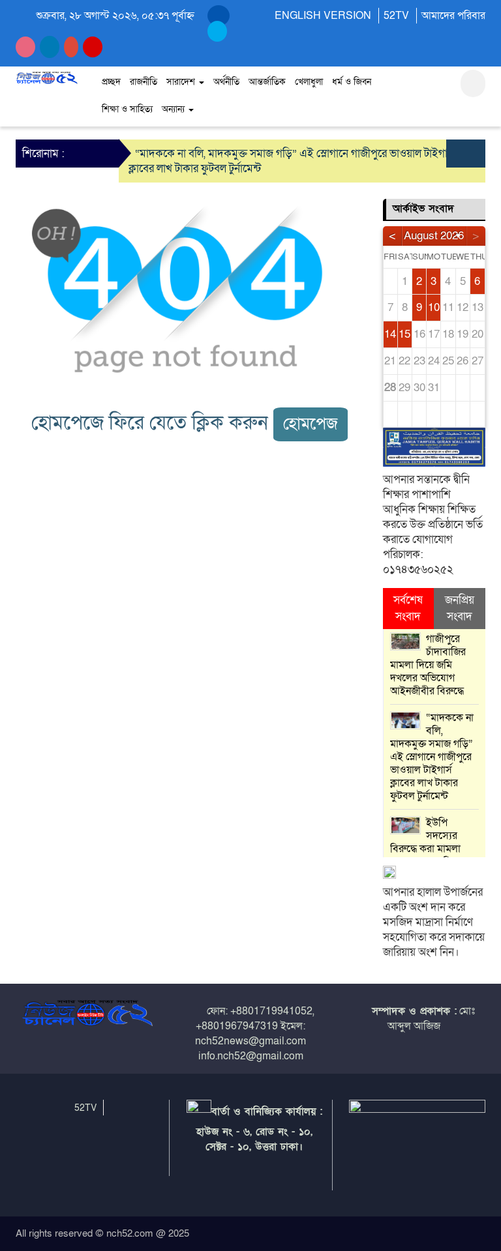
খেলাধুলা (309, 82)
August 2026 (434, 235)
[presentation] (456, 154)
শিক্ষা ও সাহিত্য (127, 109)
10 (434, 307)
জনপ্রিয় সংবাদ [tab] (459, 608)
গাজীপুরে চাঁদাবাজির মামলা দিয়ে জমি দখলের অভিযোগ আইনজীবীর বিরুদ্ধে (428, 665)
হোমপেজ (310, 424)
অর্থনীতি (226, 82)
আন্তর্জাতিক (267, 82)
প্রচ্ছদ (111, 82)
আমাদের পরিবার (453, 15)
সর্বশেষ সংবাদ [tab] (408, 608)
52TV (396, 15)
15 (404, 334)
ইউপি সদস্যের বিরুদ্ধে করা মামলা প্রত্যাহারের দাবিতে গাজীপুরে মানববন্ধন (427, 849)
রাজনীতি (143, 82)
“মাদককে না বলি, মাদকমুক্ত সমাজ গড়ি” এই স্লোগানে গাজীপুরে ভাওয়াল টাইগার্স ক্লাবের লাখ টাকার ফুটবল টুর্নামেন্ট (432, 757)
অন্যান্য (174, 109)
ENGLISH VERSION (323, 15)
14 (390, 334)
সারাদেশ (182, 82)
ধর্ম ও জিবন (351, 82)
